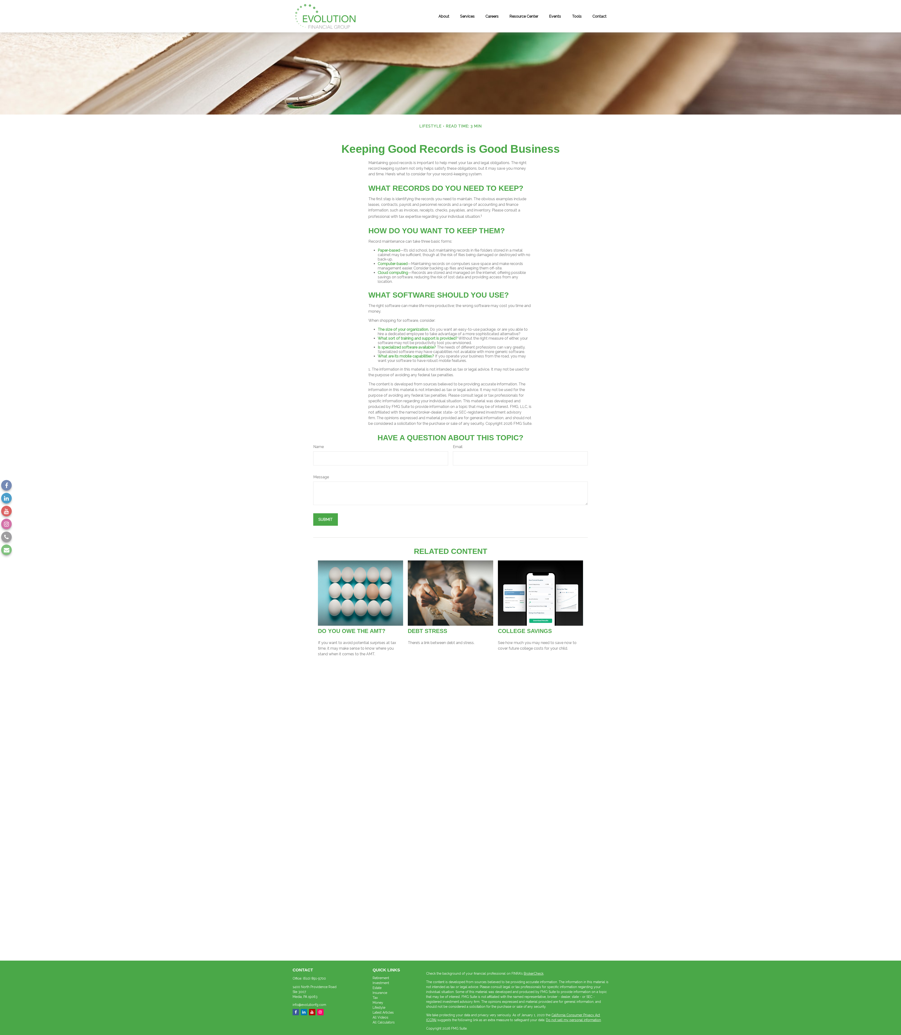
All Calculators (384, 1022)
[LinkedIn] (6, 498)
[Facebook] (6, 485)
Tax (375, 998)
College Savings (525, 631)
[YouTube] (6, 511)
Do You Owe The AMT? (352, 631)
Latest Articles (383, 1012)
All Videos (380, 1017)
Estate (377, 988)
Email (457, 447)
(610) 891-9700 (314, 978)
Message (321, 477)
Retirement (381, 978)
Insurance (380, 993)
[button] (444, 16)
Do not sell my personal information (573, 1020)
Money (378, 1002)
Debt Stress (427, 631)
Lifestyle (379, 1007)
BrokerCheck (533, 973)
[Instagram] (6, 524)
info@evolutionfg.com (309, 1005)
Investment (381, 983)
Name (318, 447)
